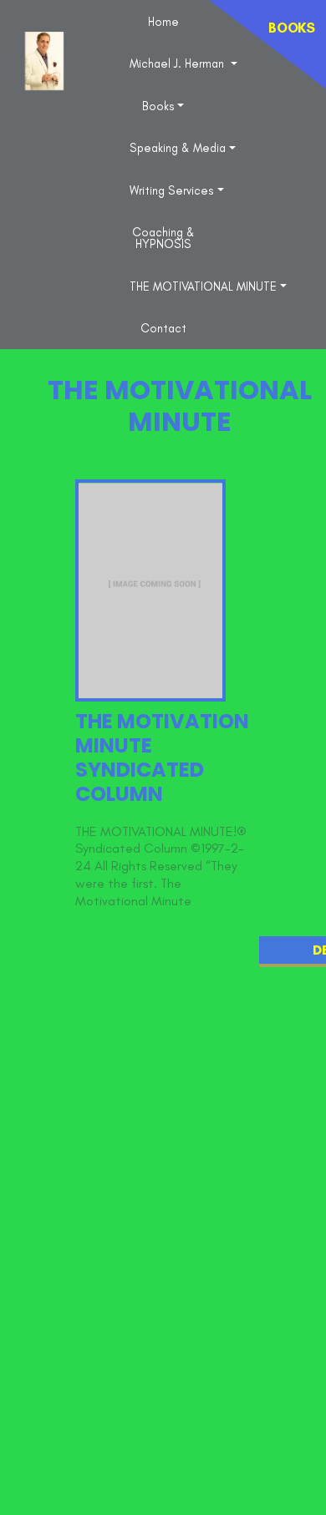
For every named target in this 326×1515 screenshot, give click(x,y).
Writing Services (172, 190)
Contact (163, 328)
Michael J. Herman (178, 63)
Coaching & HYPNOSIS (163, 238)
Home (163, 21)
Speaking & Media (178, 147)
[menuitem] (163, 21)
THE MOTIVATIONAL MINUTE (203, 286)
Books (158, 106)
